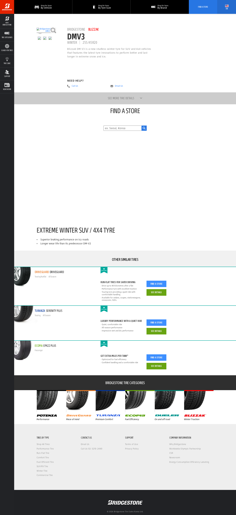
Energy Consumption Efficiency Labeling (189, 462)
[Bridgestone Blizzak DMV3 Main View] (39, 38)
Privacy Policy (132, 448)
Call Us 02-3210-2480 (91, 448)
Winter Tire (42, 471)
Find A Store (203, 7)
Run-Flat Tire (43, 453)
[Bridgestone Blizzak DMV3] (46, 30)
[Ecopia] (140, 401)
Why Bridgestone (177, 444)
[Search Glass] (144, 128)
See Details (156, 292)
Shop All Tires (43, 444)
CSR (171, 453)
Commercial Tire (45, 475)
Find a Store (156, 283)
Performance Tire (45, 448)
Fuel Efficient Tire (45, 462)
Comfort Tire (43, 457)
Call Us (75, 86)
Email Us (119, 86)
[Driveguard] (81, 401)
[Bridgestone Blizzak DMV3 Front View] (44, 38)
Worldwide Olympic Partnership (185, 448)
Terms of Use (131, 444)
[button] (7, 21)
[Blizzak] (199, 401)
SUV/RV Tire (42, 466)
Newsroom (174, 457)
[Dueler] (169, 401)
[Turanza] (110, 401)
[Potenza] (51, 401)
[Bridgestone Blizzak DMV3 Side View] (50, 38)
